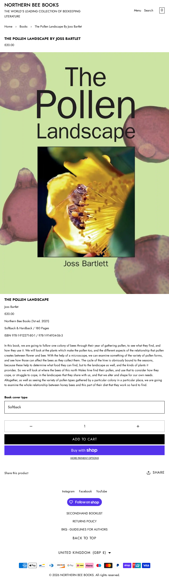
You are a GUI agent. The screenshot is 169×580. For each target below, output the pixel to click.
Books (24, 26)
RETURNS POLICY (85, 521)
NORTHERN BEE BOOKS (77, 575)
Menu (137, 10)
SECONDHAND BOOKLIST (84, 513)
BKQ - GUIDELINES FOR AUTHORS (84, 529)
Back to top (84, 538)
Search (148, 10)
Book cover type (16, 397)
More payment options (84, 458)
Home (8, 26)
